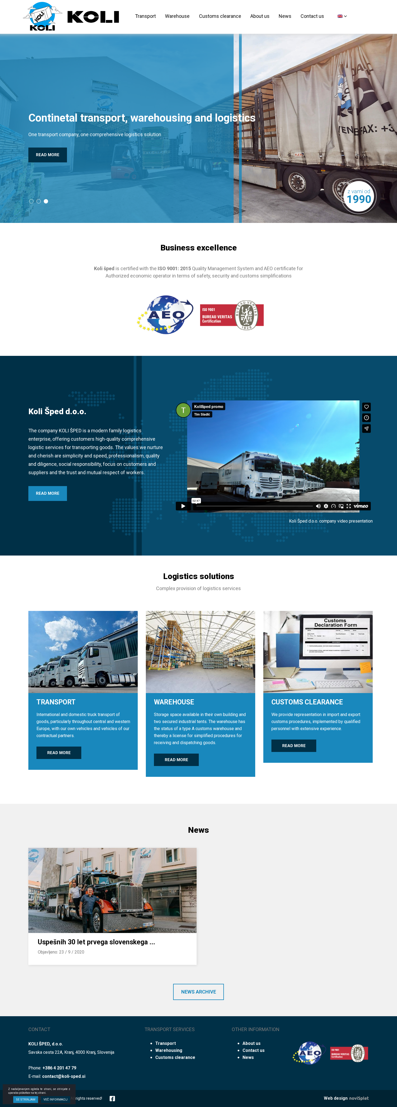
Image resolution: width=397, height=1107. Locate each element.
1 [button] (31, 201)
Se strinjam (25, 1099)
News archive (198, 992)
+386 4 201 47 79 (59, 1068)
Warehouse (177, 16)
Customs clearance (220, 16)
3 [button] (46, 201)
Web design (336, 1098)
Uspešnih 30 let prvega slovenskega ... (96, 942)
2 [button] (38, 201)
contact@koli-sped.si (63, 1076)
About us (260, 16)
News (285, 16)
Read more (47, 154)
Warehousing (168, 1050)
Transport (145, 16)
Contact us (312, 16)
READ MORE (47, 493)
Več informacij (55, 1099)
